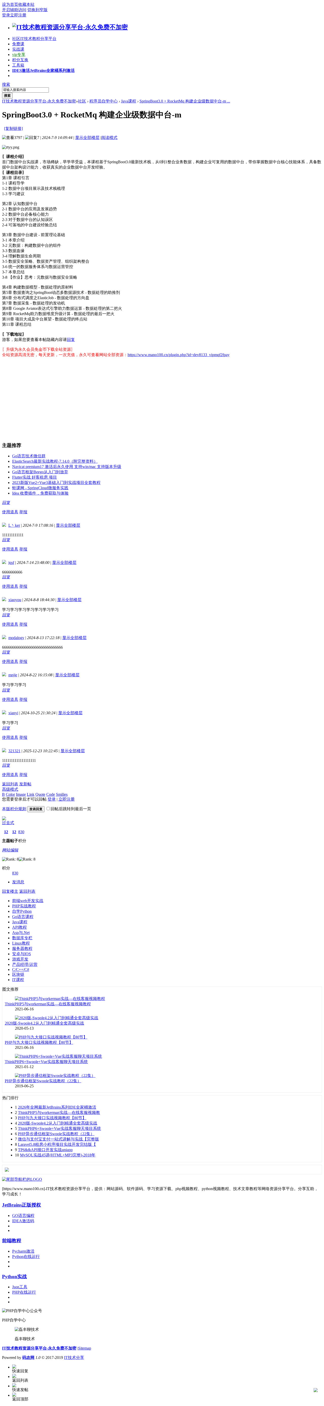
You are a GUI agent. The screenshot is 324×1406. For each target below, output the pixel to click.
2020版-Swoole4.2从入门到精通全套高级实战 (44, 1023)
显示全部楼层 (87, 137)
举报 (23, 512)
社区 (34, 38)
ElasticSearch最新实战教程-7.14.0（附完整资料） (55, 461)
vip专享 (18, 54)
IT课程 (18, 979)
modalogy (16, 638)
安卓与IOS (21, 954)
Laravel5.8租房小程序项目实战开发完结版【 (57, 1144)
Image (21, 794)
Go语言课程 (22, 916)
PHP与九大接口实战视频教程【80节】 (39, 1042)
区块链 (18, 974)
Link (30, 794)
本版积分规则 (14, 809)
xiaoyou (14, 600)
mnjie (12, 675)
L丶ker (14, 525)
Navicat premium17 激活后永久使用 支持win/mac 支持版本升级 (66, 466)
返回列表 (10, 784)
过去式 (8, 823)
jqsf (11, 562)
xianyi (13, 713)
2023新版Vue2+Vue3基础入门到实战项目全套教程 (56, 482)
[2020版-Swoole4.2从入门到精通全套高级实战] (56, 1018)
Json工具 (19, 1287)
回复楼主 (10, 891)
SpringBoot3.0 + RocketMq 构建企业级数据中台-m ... (184, 101)
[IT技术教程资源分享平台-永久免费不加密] (70, 27)
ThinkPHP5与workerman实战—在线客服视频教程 (48, 1004)
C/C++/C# (20, 969)
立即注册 (18, 15)
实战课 (18, 49)
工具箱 (18, 65)
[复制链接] (13, 128)
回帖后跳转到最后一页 (71, 809)
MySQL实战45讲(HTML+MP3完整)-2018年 (57, 1155)
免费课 (18, 44)
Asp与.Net (21, 932)
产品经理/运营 (24, 964)
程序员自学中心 (103, 101)
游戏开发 (20, 959)
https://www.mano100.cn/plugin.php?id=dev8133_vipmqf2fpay (179, 355)
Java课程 (128, 101)
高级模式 (10, 789)
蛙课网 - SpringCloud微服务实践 (40, 488)
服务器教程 (22, 948)
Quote (40, 794)
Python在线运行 (26, 1256)
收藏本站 (26, 4)
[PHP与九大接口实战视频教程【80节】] (51, 1037)
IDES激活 (43, 70)
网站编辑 (10, 850)
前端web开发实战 (27, 901)
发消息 (18, 882)
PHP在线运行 (24, 1292)
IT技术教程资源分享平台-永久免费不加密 (39, 101)
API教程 (19, 927)
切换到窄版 (37, 10)
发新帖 (25, 784)
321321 (14, 751)
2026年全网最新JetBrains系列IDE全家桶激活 (57, 1107)
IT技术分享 (74, 1357)
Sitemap (84, 1348)
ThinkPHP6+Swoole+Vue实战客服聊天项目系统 (46, 1061)
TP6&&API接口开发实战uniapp (45, 1150)
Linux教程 (21, 943)
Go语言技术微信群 (29, 456)
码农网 (28, 1357)
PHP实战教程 (24, 906)
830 (21, 832)
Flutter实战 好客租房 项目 (34, 477)
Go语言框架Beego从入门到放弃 (40, 472)
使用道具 (10, 512)
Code (50, 794)
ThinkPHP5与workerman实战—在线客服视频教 (59, 1112)
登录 (6, 15)
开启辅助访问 (14, 10)
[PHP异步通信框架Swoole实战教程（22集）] (55, 1075)
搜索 (6, 84)
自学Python (22, 911)
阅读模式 (109, 137)
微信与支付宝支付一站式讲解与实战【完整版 (58, 1139)
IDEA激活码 (23, 1221)
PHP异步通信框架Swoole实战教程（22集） (43, 1081)
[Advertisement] (154, 397)
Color (10, 794)
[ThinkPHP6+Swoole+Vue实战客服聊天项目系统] (58, 1056)
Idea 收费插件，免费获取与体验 (40, 493)
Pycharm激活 (23, 1251)
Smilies (62, 794)
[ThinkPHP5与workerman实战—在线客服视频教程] (60, 998)
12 (6, 832)
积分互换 (20, 60)
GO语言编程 (23, 1215)
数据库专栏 (22, 938)
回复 (71, 339)
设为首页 (10, 4)
